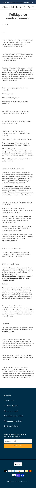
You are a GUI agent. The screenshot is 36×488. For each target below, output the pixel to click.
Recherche (7, 396)
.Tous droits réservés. (23, 482)
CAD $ (17, 464)
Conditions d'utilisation (11, 426)
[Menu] (33, 7)
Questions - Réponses (11, 406)
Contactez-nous (9, 401)
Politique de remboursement (13, 416)
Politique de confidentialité (13, 421)
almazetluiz (14, 482)
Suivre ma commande (11, 411)
